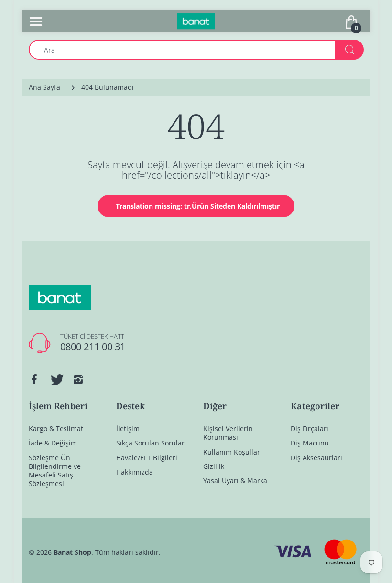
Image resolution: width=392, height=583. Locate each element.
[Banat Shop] (196, 20)
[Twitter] (56, 379)
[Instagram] (78, 379)
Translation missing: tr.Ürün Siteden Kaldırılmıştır (198, 206)
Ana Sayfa (44, 87)
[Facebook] (34, 379)
